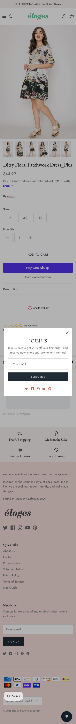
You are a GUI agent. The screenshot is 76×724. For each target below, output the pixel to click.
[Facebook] (32, 388)
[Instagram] (38, 388)
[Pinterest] (49, 388)
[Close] (67, 333)
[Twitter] (26, 388)
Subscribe (38, 377)
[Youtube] (43, 388)
